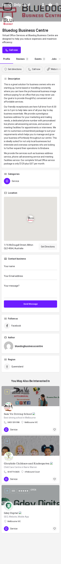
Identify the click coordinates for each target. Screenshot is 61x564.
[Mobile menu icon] (4, 5)
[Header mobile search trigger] (57, 5)
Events (39, 59)
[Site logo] (20, 5)
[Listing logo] (7, 21)
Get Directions (48, 246)
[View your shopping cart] (50, 5)
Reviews (22, 59)
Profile (6, 59)
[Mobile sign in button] (43, 5)
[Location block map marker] (30, 219)
